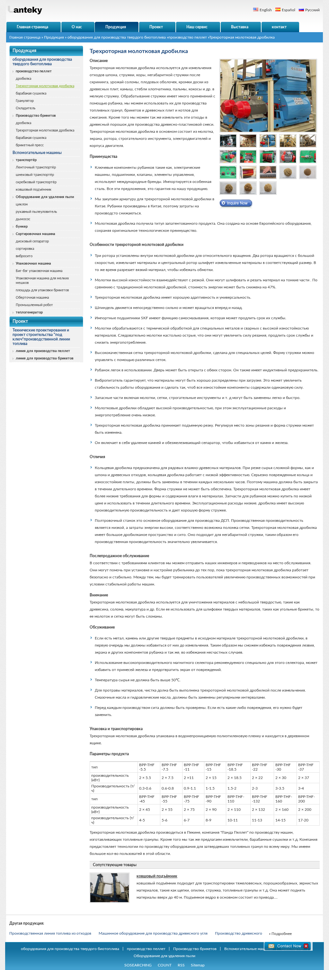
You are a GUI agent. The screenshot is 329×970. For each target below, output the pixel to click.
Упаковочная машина (33, 263)
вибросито (24, 256)
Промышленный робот (34, 305)
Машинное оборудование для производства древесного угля (153, 933)
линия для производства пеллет (43, 351)
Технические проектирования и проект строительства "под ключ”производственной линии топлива (41, 337)
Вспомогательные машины (37, 153)
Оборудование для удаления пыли (45, 197)
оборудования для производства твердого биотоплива (116, 37)
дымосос (23, 219)
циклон (22, 204)
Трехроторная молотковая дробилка (45, 86)
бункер (22, 226)
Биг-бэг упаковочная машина (39, 271)
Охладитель (25, 108)
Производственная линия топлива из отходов (50, 933)
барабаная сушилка (31, 93)
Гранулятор (25, 101)
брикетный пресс (30, 145)
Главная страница (24, 37)
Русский (312, 10)
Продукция (54, 37)
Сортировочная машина (35, 234)
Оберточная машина (32, 297)
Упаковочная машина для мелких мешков (42, 280)
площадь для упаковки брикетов (42, 290)
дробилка (23, 78)
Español (288, 10)
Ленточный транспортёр (36, 167)
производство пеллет (187, 37)
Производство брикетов (36, 115)
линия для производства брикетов (45, 358)
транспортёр (26, 160)
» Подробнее (280, 934)
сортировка (25, 248)
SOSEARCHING (138, 965)
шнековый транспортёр (35, 175)
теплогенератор (29, 312)
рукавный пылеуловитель (36, 211)
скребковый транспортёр (36, 182)
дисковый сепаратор (32, 241)
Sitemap (198, 965)
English (266, 10)
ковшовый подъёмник (33, 189)
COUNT (165, 965)
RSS (181, 965)
